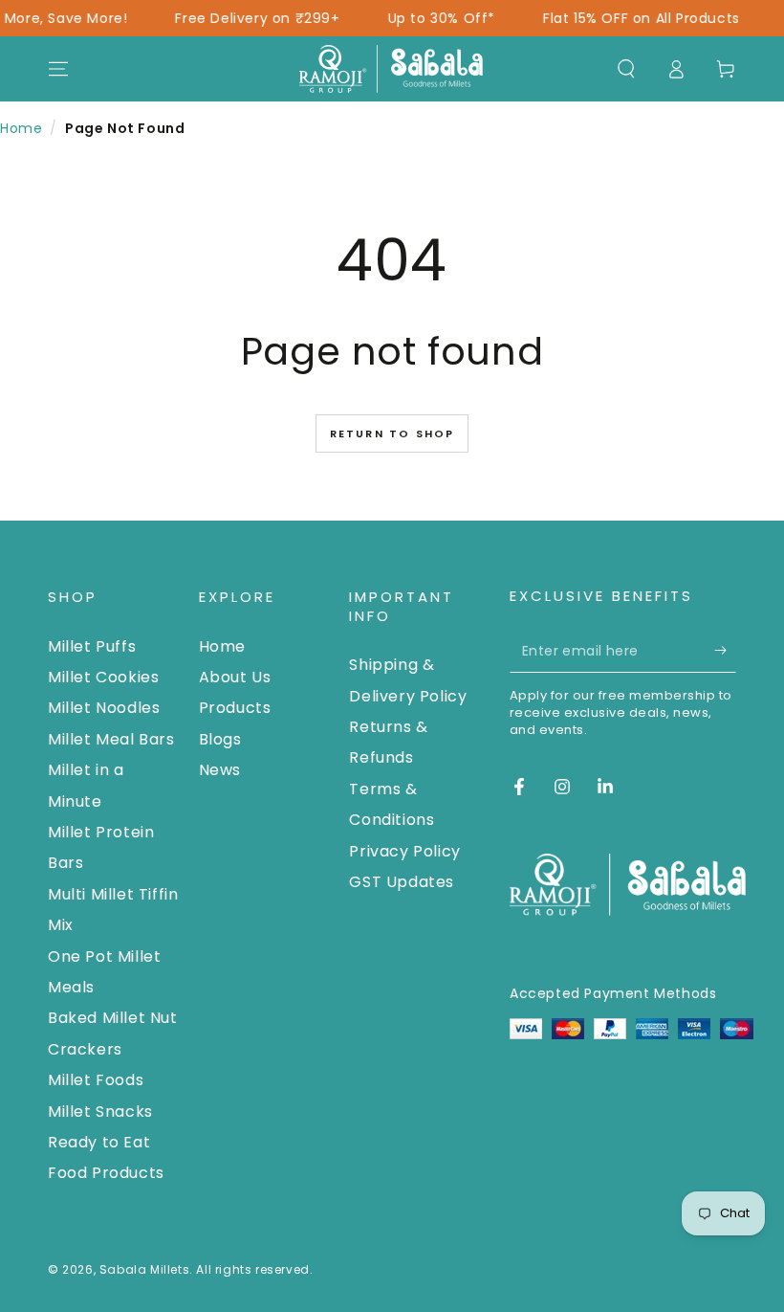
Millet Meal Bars (111, 739)
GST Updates (401, 882)
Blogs (220, 739)
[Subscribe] (725, 651)
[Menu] (58, 69)
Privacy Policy (404, 851)
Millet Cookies (103, 677)
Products (235, 708)
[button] (626, 69)
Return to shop (392, 433)
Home (21, 128)
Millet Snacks (100, 1112)
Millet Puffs (92, 646)
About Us (235, 677)
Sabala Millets (144, 1269)
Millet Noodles (104, 708)
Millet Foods (95, 1080)
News (220, 770)
